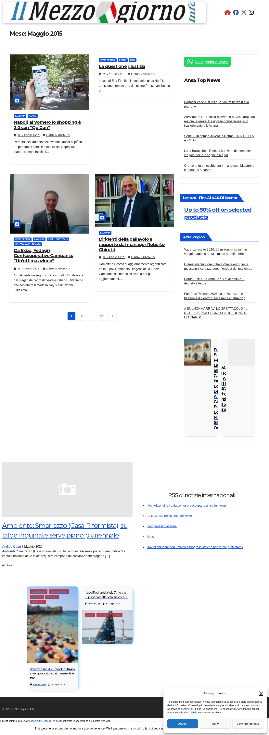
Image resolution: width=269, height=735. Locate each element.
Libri (132, 60)
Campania (20, 116)
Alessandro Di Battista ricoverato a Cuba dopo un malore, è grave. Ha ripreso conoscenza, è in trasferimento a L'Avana (219, 121)
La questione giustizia (122, 66)
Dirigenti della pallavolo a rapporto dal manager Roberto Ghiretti (132, 244)
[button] (261, 693)
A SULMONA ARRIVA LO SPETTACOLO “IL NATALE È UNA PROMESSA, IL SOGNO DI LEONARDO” (215, 313)
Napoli (32, 116)
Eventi (122, 60)
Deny (215, 723)
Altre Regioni (107, 60)
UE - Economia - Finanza (28, 244)
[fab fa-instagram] (251, 13)
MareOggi (37, 597)
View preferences (248, 723)
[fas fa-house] (227, 13)
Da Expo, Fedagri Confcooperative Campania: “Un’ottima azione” (43, 256)
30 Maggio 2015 (29, 135)
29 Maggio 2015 (114, 74)
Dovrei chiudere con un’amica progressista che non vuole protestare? (195, 547)
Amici (151, 536)
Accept (182, 723)
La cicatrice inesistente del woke (169, 515)
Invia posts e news (211, 62)
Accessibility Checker (39, 720)
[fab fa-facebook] (236, 13)
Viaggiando (38, 602)
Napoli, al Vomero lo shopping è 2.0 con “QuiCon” (47, 125)
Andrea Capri (11, 546)
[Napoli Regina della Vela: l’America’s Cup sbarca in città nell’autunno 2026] (107, 627)
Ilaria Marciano (58, 135)
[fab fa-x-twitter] (244, 13)
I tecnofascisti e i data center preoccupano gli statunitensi (186, 505)
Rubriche (52, 597)
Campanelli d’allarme (162, 526)
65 (102, 316)
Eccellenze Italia (58, 239)
